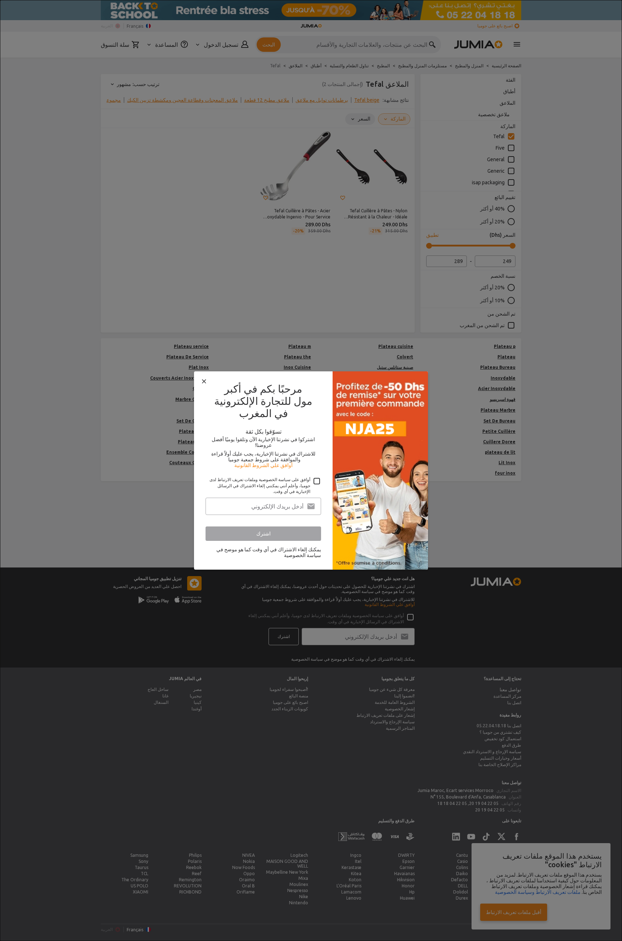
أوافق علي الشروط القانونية (263, 465)
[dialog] (311, 470)
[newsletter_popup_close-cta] (204, 381)
